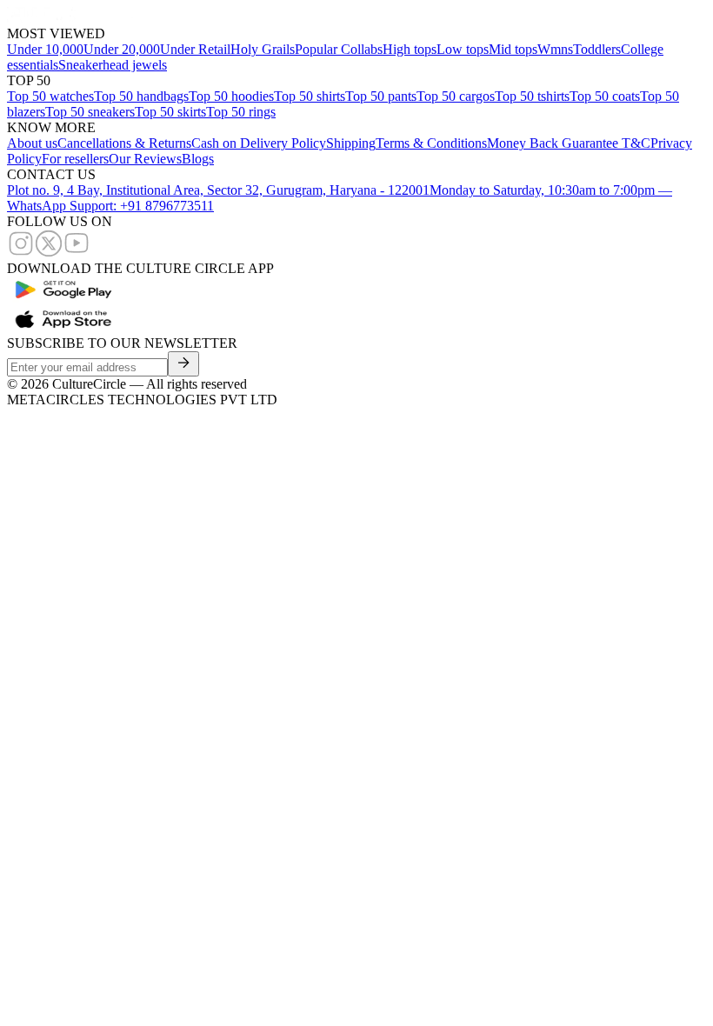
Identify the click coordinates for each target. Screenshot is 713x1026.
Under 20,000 (121, 49)
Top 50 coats (605, 96)
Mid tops (513, 49)
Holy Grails (262, 49)
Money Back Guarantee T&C (568, 143)
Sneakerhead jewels (112, 64)
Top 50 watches (50, 96)
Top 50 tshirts (532, 96)
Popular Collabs (339, 49)
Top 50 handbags (141, 96)
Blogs (198, 158)
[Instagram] (21, 252)
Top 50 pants (380, 96)
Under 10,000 (45, 49)
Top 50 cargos (455, 96)
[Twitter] (49, 252)
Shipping (351, 143)
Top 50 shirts (309, 96)
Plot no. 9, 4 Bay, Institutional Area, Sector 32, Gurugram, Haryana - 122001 (218, 190)
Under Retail (195, 49)
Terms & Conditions (431, 143)
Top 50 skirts (170, 111)
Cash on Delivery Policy (258, 143)
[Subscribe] (183, 363)
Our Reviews (145, 158)
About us (32, 143)
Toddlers (597, 49)
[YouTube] (76, 252)
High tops (409, 49)
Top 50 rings (241, 111)
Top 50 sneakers (90, 111)
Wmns (555, 49)
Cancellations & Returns (124, 143)
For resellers (75, 158)
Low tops (462, 49)
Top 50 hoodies (231, 96)
